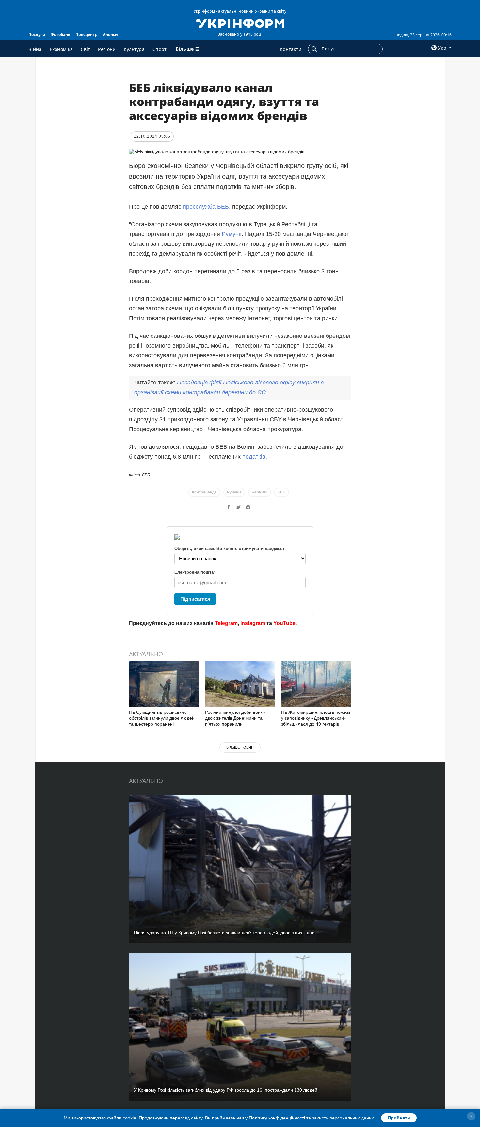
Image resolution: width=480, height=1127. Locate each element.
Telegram (226, 623)
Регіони (107, 49)
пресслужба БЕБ (206, 206)
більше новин (240, 747)
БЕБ (281, 492)
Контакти (290, 49)
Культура (134, 49)
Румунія (234, 492)
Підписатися (195, 599)
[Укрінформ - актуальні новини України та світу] (240, 22)
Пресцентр (86, 34)
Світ (85, 49)
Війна (35, 49)
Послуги (36, 34)
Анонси (110, 34)
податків (253, 456)
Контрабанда (204, 492)
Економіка (61, 49)
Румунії (232, 234)
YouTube (284, 623)
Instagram (252, 623)
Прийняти (399, 1117)
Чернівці (259, 492)
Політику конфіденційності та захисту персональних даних (311, 1117)
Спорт (159, 49)
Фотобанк (60, 34)
